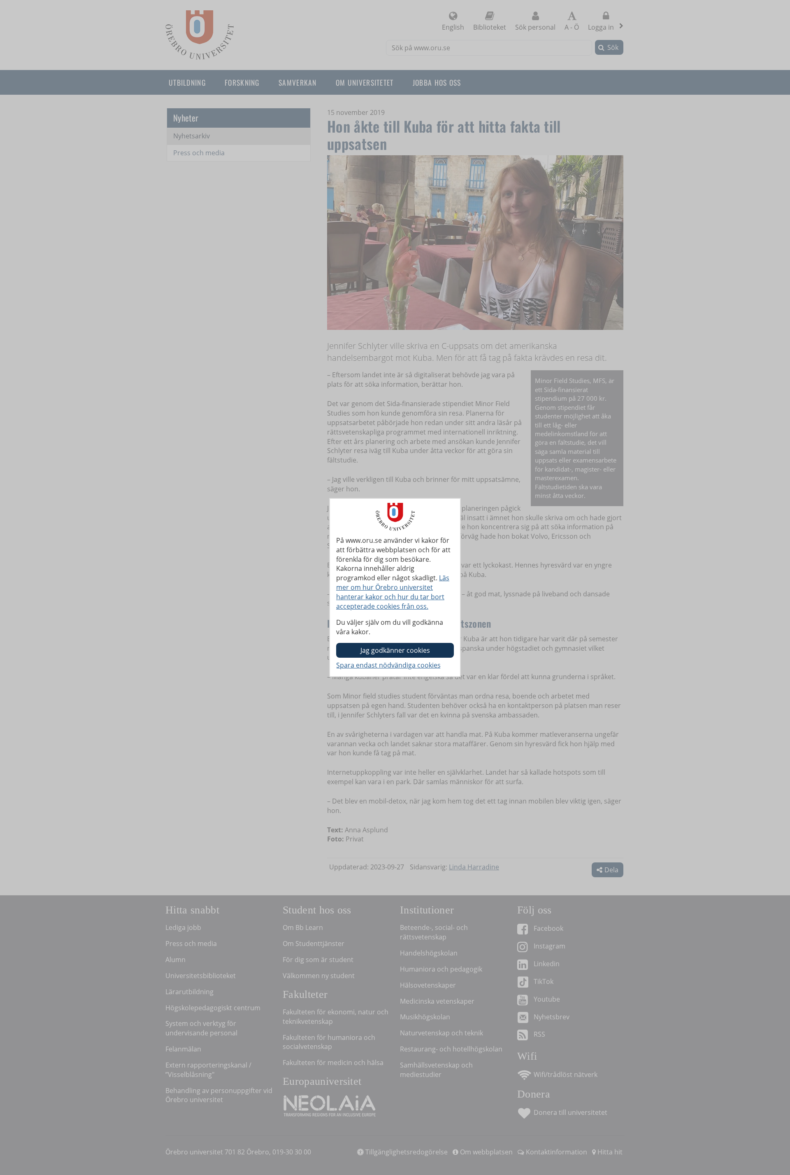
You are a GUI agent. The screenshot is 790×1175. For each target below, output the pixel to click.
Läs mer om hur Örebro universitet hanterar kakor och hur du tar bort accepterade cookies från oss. (392, 592)
